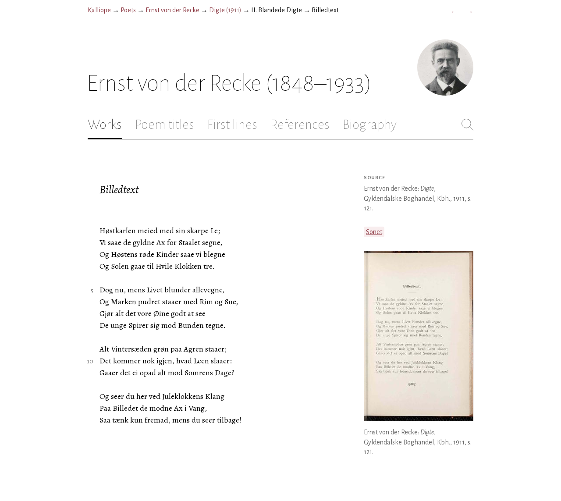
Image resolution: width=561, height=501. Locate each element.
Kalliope (99, 10)
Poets (128, 10)
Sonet (374, 231)
